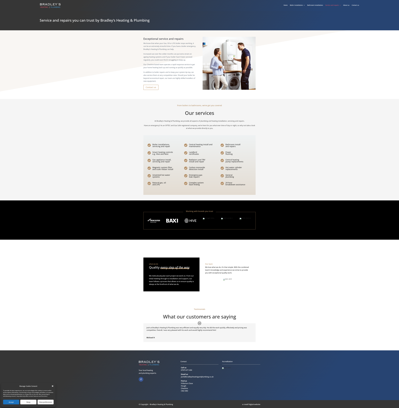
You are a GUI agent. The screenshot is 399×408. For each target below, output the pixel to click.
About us (346, 5)
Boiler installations (296, 5)
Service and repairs (332, 5)
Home (286, 5)
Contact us (355, 5)
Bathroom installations (315, 5)
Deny (28, 402)
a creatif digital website (251, 404)
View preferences (45, 402)
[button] (53, 386)
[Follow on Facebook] (141, 379)
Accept (11, 402)
